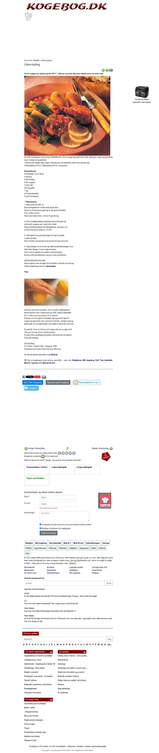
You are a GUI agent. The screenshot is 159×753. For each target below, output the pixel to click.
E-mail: (27, 503)
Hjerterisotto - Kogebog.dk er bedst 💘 (39, 663)
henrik (26, 593)
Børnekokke (29, 570)
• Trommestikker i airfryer (36, 467)
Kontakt (80, 746)
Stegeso (95, 572)
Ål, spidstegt (63, 692)
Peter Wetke (29, 608)
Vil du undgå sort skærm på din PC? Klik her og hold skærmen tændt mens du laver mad (63, 73)
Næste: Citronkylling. (100, 448)
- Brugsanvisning (31, 711)
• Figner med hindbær (35, 478)
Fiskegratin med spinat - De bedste (38, 676)
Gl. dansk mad (30, 572)
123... (109, 644)
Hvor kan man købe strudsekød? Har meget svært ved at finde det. (51, 603)
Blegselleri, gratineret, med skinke (38, 684)
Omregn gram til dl (99, 567)
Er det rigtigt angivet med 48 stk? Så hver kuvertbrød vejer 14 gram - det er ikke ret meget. (60, 596)
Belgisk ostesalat (31, 672)
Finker (26, 728)
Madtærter (73, 570)
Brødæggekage (30, 688)
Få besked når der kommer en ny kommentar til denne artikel (66, 524)
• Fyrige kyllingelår (84, 467)
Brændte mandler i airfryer (68, 676)
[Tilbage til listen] (67, 448)
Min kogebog (74, 572)
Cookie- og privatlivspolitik (95, 746)
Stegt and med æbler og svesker (71, 672)
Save (38, 377)
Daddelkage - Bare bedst (34, 668)
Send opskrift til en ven (89, 382)
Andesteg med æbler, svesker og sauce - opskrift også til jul (73, 668)
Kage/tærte (51, 570)
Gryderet (50, 567)
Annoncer (71, 746)
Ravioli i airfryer (30, 680)
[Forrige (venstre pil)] (103, 70)
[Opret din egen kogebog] (105, 500)
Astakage (61, 663)
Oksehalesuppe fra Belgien (35, 703)
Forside (36, 60)
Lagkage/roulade (76, 567)
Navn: (27, 496)
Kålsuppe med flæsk (32, 692)
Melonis (61, 684)
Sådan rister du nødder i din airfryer (72, 680)
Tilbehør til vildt (30, 740)
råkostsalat (51, 266)
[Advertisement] (68, 39)
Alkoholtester (29, 567)
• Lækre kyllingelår (59, 467)
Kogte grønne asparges (33, 719)
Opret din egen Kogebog (58, 382)
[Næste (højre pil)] (107, 70)
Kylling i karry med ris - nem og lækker (73, 655)
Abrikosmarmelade (32, 736)
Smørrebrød (97, 570)
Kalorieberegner (53, 572)
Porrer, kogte (29, 724)
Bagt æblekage (64, 688)
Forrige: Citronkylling (36, 448)
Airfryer (72, 563)
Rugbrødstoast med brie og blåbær (38, 655)
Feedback (32, 388)
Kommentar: (29, 512)
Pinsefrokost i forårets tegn (35, 732)
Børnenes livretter (31, 715)
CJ (25, 600)
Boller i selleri (29, 707)
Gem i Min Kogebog (32, 382)
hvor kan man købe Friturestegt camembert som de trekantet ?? (50, 611)
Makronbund (63, 659)
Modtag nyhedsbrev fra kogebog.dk (56, 528)
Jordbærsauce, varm (32, 659)
